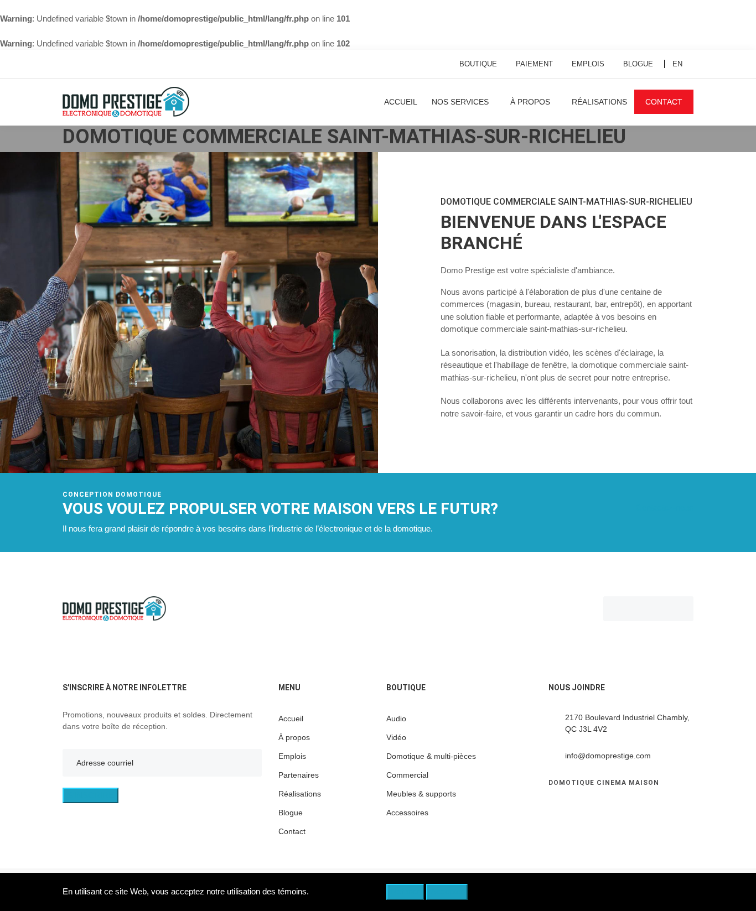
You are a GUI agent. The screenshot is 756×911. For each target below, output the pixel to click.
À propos (530, 101)
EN (677, 64)
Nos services (460, 101)
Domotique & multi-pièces (431, 756)
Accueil (400, 101)
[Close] (685, 894)
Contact (663, 101)
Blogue (638, 64)
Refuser (405, 891)
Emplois (588, 64)
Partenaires (298, 775)
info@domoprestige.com (608, 755)
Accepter (447, 891)
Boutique (478, 64)
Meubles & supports (421, 793)
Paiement (534, 64)
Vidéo (396, 737)
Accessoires (407, 812)
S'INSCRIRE (90, 795)
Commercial (407, 775)
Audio (396, 718)
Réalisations (599, 101)
